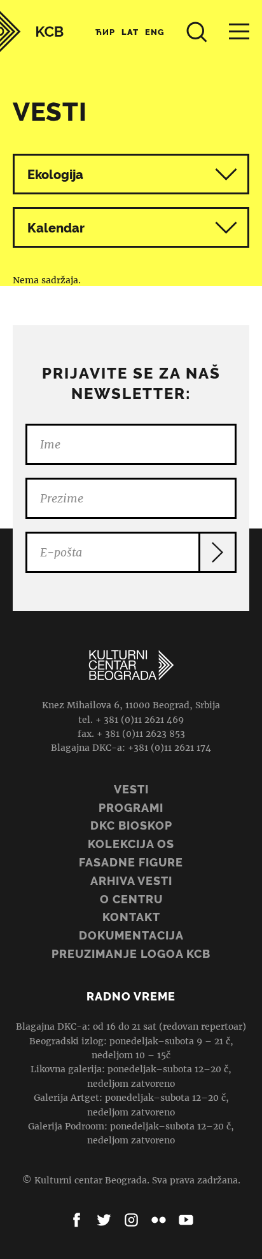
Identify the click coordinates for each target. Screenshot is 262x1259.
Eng (155, 32)
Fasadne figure (131, 862)
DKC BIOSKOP (131, 825)
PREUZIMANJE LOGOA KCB (131, 953)
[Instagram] (131, 1220)
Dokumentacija (131, 935)
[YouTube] (186, 1220)
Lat (130, 32)
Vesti (131, 789)
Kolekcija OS (131, 844)
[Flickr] (158, 1220)
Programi (131, 807)
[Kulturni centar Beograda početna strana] (32, 31)
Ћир (105, 32)
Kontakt (131, 917)
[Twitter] (104, 1220)
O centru (131, 899)
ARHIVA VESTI (131, 880)
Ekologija (55, 174)
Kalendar (56, 228)
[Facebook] (76, 1220)
